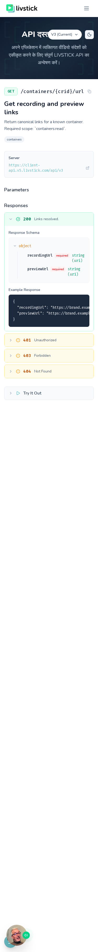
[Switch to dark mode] (89, 34)
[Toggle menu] (86, 8)
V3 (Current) (61, 34)
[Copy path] (89, 91)
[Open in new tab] (87, 168)
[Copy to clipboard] (82, 302)
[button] (16, 935)
